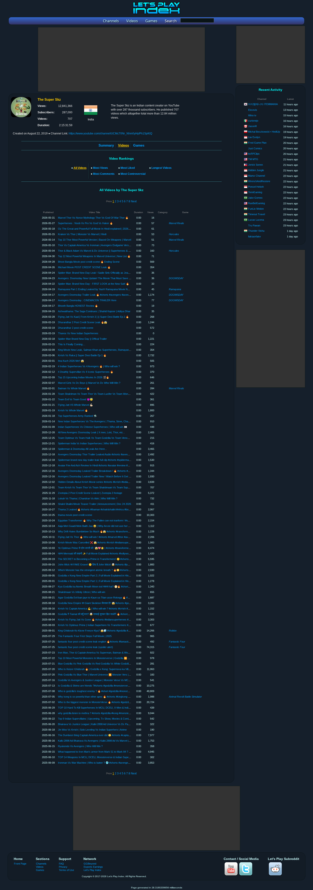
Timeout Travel (256, 214)
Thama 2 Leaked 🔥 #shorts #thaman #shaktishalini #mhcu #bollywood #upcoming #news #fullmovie (113, 509)
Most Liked (128, 168)
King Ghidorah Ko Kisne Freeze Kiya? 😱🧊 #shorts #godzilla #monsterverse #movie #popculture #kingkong (118, 630)
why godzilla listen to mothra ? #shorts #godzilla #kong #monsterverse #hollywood (103, 713)
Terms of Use (66, 870)
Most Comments (104, 173)
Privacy (63, 866)
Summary (106, 145)
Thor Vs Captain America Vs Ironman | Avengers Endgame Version (95, 245)
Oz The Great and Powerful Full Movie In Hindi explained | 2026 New (96, 228)
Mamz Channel (256, 175)
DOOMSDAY (176, 278)
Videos (40, 866)
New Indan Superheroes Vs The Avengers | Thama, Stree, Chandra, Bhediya (100, 421)
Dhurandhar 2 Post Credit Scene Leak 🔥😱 (82, 322)
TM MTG (253, 159)
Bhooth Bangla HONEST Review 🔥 (78, 305)
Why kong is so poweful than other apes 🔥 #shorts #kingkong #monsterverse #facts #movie (109, 696)
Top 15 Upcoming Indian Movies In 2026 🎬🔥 (83, 377)
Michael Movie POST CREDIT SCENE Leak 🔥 (84, 267)
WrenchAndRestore (259, 181)
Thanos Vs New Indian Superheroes (78, 333)
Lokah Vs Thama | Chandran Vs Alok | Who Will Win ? (87, 498)
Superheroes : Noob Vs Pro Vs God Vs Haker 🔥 (85, 223)
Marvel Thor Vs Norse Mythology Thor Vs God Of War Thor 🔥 (93, 217)
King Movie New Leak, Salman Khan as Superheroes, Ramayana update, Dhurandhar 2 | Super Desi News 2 (118, 349)
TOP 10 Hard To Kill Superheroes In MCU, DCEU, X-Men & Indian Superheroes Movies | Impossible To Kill (117, 707)
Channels (41, 863)
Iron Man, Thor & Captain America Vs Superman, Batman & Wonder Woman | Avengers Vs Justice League (117, 652)
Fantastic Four (177, 641)
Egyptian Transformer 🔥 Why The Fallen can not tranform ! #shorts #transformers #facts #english (112, 520)
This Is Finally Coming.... (71, 344)
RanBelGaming (256, 203)
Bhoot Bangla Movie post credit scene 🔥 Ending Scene (89, 261)
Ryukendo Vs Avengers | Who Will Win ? (80, 746)
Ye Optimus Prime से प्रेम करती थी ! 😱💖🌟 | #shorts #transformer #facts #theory (102, 548)
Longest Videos (161, 168)
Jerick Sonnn (255, 164)
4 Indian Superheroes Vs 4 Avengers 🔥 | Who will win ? (89, 366)
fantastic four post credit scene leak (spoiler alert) (85, 647)
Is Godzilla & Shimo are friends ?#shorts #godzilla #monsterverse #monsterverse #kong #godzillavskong (116, 685)
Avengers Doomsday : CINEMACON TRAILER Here (87, 300)
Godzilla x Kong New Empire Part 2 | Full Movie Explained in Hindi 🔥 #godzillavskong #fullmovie (111, 575)
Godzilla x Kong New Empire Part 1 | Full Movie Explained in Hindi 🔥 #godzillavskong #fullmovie (111, 581)
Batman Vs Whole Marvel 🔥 (74, 388)
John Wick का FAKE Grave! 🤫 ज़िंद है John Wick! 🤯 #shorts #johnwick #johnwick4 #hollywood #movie (114, 564)
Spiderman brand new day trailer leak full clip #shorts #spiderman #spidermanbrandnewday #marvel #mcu (117, 460)
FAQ (61, 863)
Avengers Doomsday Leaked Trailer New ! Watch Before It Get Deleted (97, 476)
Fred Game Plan (257, 142)
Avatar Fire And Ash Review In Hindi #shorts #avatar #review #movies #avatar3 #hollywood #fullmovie (114, 465)
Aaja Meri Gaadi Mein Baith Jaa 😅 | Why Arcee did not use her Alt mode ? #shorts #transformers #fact (115, 526)
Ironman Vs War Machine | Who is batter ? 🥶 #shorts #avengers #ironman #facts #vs (106, 762)
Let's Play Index (92, 870)
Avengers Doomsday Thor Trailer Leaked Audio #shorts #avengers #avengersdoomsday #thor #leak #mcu (117, 454)
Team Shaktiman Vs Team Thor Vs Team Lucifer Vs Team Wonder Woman (99, 393)
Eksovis (252, 109)
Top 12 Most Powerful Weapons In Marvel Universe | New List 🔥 (94, 256)
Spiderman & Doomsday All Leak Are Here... (82, 449)
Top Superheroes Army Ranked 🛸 (77, 415)
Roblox (173, 630)
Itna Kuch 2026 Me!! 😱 (71, 360)
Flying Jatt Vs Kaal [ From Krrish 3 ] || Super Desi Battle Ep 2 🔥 (93, 316)
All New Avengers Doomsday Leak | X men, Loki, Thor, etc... (91, 432)
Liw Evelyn (254, 137)
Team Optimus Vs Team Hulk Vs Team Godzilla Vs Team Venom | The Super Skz (103, 438)
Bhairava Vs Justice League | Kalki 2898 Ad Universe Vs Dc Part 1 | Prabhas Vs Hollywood (108, 724)
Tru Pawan (254, 225)
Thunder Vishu (256, 230)
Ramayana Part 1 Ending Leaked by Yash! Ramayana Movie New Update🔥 (100, 289)
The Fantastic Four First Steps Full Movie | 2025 (85, 636)
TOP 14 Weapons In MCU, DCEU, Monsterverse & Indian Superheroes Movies (102, 757)
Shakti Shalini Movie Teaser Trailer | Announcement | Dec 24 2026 (94, 504)
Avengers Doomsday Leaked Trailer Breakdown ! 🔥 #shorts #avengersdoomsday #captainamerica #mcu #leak (120, 471)
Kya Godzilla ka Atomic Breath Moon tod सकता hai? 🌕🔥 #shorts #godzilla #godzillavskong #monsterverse (117, 586)
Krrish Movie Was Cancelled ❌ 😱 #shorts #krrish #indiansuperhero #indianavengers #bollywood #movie (116, 542)
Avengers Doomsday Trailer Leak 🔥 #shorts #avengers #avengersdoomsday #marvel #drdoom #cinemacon (119, 294)
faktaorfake (254, 236)
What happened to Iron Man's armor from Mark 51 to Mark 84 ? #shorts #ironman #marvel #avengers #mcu (117, 751)
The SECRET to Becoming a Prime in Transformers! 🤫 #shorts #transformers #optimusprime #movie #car (117, 559)
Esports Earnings (93, 866)
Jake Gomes (255, 197)
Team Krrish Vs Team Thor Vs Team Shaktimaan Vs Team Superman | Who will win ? (105, 487)
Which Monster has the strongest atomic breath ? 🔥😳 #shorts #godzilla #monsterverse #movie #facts (115, 570)
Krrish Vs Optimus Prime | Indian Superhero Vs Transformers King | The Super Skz (104, 625)
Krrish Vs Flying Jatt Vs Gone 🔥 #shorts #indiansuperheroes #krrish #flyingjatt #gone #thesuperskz (114, 619)
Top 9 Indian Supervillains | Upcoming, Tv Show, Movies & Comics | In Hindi (100, 718)
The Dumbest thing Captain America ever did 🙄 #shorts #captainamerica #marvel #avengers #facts (113, 735)
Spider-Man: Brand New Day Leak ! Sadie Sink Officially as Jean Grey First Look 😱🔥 (106, 272)
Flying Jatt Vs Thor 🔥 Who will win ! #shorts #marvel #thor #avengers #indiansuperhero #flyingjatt (112, 537)
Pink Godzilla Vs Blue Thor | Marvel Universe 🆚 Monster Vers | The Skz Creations (104, 674)
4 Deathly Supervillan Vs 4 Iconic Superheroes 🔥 (85, 371)
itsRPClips (254, 153)
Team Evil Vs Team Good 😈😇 (75, 399)
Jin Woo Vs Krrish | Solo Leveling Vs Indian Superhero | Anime (92, 729)
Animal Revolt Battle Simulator (185, 696)
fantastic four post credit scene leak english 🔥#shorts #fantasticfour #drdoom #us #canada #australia (114, 641)
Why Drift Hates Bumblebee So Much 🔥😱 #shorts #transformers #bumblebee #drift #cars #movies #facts (117, 531)
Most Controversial (133, 173)
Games (138, 145)
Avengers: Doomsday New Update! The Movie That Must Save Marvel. (97, 278)
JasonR (252, 126)
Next (134, 201)
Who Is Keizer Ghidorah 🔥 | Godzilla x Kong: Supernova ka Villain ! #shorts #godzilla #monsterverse (114, 669)
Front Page (20, 863)
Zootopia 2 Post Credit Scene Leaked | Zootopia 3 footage (90, 493)
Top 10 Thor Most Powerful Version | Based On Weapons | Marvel (94, 239)
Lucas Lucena (256, 219)
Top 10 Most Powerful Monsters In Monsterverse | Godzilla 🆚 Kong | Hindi (99, 658)
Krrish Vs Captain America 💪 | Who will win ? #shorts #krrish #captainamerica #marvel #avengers (112, 608)
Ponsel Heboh (256, 186)
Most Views (100, 168)
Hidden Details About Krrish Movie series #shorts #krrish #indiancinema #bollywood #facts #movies (113, 482)
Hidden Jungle (256, 170)
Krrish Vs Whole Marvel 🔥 (73, 410)
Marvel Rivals (176, 223)
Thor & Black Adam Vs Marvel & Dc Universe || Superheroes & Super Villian (100, 250)
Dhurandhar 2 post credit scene (75, 327)
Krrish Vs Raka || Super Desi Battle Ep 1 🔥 (82, 355)
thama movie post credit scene (75, 515)
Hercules (174, 234)
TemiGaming (255, 192)
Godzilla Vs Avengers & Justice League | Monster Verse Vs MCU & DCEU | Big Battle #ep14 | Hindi (113, 680)
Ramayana (175, 289)
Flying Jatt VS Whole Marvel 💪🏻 (75, 404)
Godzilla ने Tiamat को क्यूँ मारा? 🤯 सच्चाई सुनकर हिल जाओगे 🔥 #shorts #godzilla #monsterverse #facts (111, 614)
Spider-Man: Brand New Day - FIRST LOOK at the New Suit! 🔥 (93, 283)
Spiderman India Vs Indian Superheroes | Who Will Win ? (89, 443)
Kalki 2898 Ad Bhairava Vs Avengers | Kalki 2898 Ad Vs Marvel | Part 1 (97, 740)
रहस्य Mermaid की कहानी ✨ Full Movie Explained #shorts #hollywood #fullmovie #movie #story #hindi (112, 553)
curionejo (253, 120)
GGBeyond (90, 863)
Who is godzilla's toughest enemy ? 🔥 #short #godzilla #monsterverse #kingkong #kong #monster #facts (116, 691)
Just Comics (255, 148)
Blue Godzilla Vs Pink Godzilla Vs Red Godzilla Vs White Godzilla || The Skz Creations (106, 663)
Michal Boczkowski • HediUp (264, 131)
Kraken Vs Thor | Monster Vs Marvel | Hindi (82, 234)
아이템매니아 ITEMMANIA (263, 104)
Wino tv (252, 115)
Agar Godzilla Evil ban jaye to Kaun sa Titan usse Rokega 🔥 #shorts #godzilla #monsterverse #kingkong (116, 597)
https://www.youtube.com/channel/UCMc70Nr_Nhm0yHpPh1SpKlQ (110, 133)
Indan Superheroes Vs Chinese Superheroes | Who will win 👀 (92, 427)
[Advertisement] (121, 59)
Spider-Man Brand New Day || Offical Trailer (82, 338)
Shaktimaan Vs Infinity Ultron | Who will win (81, 592)
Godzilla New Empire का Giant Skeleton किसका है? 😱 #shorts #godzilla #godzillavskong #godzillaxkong (114, 603)
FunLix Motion (256, 208)
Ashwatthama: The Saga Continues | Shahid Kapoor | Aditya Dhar (94, 311)
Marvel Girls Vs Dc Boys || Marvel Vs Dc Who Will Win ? (89, 382)
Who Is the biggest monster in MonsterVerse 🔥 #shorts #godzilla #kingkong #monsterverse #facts (113, 702)
